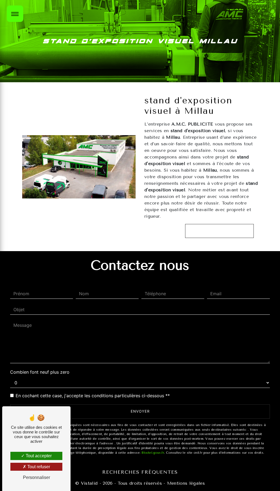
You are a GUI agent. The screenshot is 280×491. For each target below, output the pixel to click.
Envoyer (140, 411)
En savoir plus (222, 231)
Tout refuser (38, 466)
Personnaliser (36, 477)
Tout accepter (38, 455)
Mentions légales (185, 483)
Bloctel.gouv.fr (153, 453)
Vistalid (89, 483)
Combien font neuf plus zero (39, 372)
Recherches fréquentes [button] (140, 472)
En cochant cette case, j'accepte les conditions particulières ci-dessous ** (93, 395)
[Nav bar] (15, 13)
